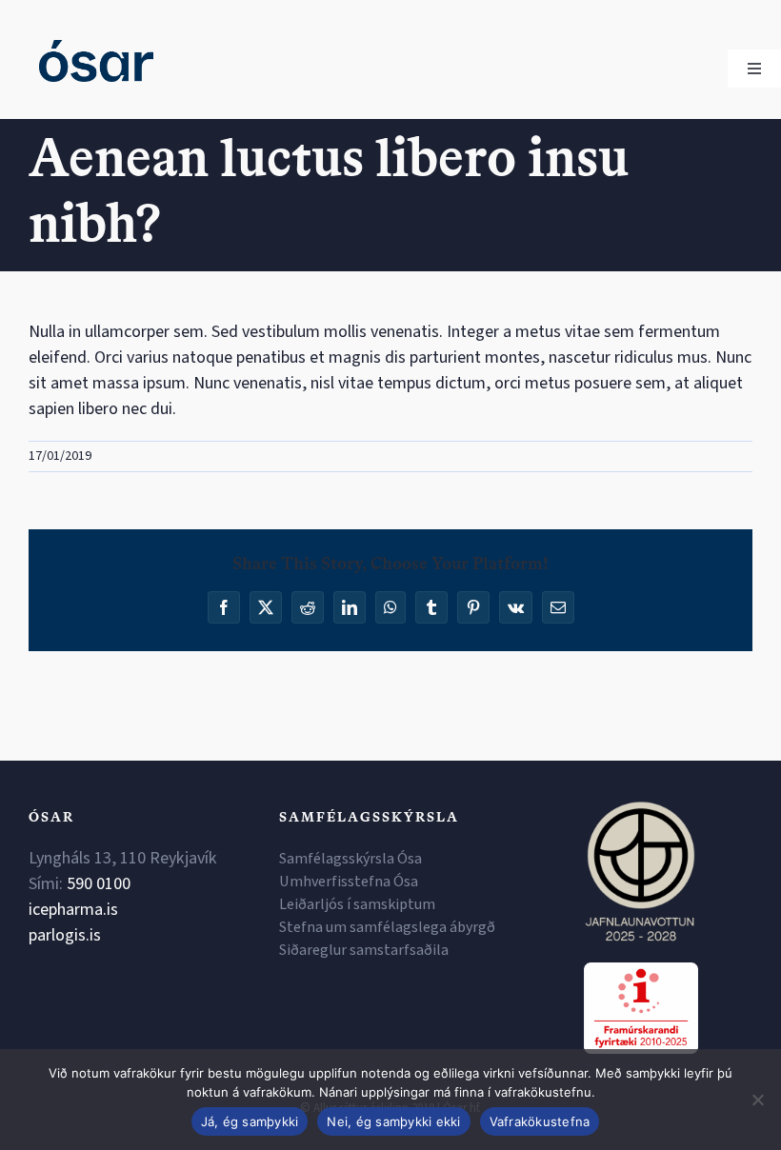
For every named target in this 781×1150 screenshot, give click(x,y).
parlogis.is (65, 935)
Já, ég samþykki (250, 1121)
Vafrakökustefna (540, 1121)
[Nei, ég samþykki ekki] (757, 1099)
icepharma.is (73, 910)
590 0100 (98, 884)
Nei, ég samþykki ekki (393, 1121)
